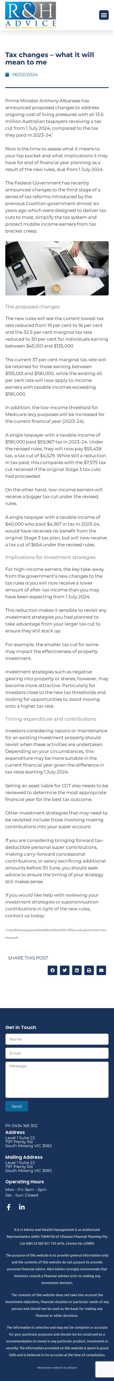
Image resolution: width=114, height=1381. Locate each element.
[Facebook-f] (8, 1207)
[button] (104, 15)
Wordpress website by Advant (57, 1367)
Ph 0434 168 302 (21, 1125)
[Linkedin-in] (22, 1207)
